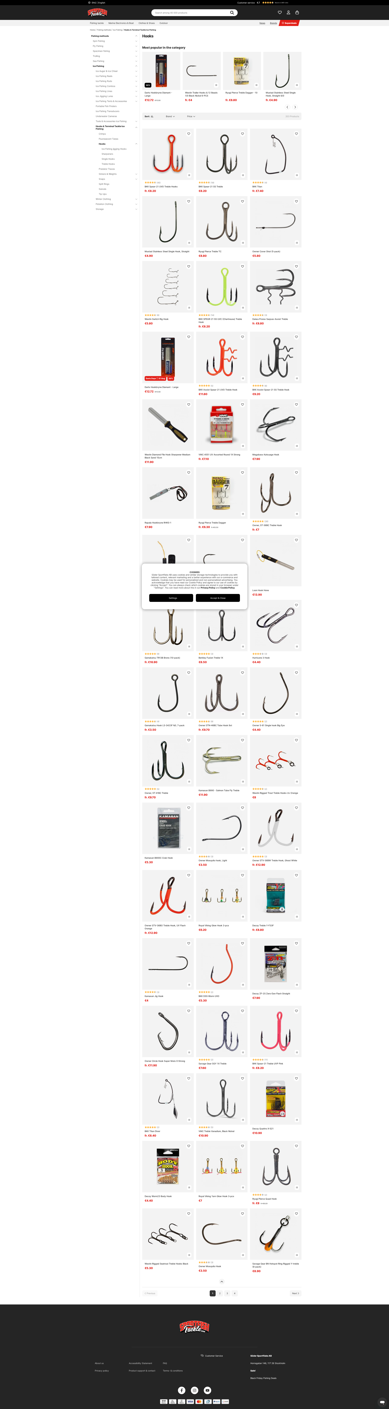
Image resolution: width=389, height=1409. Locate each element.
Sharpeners (107, 154)
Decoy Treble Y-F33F (263, 925)
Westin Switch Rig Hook (157, 319)
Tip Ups (103, 194)
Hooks (102, 144)
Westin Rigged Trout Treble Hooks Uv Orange (275, 793)
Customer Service (214, 1355)
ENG (98, 2)
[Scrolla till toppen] (222, 1282)
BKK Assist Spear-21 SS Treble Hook (270, 389)
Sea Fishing (98, 61)
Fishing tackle (97, 23)
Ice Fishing (117, 30)
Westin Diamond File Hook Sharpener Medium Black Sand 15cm (167, 456)
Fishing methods (104, 30)
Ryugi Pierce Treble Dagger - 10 (241, 92)
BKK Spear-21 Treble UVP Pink (267, 1063)
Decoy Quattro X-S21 (263, 1128)
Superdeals (291, 23)
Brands (273, 23)
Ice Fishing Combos (105, 86)
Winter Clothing (103, 199)
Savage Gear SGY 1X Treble (212, 1063)
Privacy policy (102, 1370)
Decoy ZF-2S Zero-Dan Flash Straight (271, 993)
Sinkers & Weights (108, 174)
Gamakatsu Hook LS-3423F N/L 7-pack (164, 725)
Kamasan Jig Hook (154, 996)
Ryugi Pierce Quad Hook (264, 1198)
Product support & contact (142, 1370)
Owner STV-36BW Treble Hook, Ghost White (274, 860)
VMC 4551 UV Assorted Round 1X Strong (219, 454)
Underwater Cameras (106, 116)
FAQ (165, 1363)
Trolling (96, 56)
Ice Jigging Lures (104, 96)
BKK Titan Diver (152, 1131)
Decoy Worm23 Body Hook (158, 1196)
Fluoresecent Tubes (108, 139)
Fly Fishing (98, 46)
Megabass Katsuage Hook (265, 454)
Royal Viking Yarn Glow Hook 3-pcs (216, 1196)
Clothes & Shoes (147, 23)
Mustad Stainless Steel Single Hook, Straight (167, 251)
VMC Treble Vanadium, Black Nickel (216, 1131)
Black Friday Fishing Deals (263, 1378)
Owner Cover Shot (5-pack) (266, 251)
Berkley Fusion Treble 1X (211, 657)
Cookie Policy (227, 587)
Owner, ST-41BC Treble (156, 793)
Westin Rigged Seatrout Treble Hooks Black (166, 1263)
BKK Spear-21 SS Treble (211, 186)
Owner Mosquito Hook (210, 1266)
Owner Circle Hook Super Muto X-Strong (165, 1061)
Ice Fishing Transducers (107, 111)
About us (99, 1363)
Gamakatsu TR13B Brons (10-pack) (162, 657)
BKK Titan (257, 186)
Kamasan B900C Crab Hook (159, 858)
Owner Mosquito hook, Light (213, 860)
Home (92, 30)
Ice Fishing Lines (104, 91)
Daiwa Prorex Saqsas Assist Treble (270, 319)
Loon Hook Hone (260, 590)
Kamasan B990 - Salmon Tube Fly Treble (219, 790)
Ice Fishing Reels (104, 76)
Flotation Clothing (104, 204)
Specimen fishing (101, 51)
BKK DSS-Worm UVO (209, 996)
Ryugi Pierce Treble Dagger (212, 522)
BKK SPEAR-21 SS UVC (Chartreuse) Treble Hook (220, 320)
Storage (100, 209)
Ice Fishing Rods (104, 81)
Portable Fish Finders (106, 106)
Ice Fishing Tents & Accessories (111, 101)
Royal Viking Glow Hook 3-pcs (214, 925)
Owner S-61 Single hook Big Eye (268, 725)
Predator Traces (107, 169)
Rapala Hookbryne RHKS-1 (158, 522)
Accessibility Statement (140, 1363)
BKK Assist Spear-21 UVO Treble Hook (218, 389)
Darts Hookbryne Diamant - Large (158, 94)
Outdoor (164, 23)
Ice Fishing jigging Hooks (114, 149)
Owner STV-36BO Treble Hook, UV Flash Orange (165, 927)
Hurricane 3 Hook (261, 657)
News (262, 23)
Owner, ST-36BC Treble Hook (267, 525)
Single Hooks (108, 159)
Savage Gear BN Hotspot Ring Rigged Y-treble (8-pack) (275, 1265)
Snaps (102, 179)
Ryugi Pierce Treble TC (210, 251)
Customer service (246, 2)
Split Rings (104, 184)
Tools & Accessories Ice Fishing (111, 121)
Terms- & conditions (173, 1370)
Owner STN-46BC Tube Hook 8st (215, 725)
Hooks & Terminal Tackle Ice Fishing (140, 30)
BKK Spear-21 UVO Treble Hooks (161, 186)
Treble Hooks (108, 164)
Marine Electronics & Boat (121, 23)
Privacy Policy (208, 587)
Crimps (102, 133)
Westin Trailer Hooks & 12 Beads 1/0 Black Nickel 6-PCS (201, 94)
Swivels (102, 189)
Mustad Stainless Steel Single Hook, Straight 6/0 (281, 94)
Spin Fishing (99, 41)
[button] (278, 2)
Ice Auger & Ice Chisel (106, 71)
